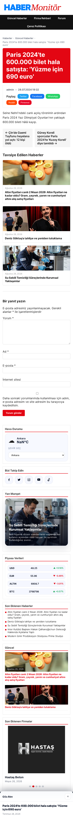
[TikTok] (49, 480)
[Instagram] (29, 480)
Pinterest (25, 102)
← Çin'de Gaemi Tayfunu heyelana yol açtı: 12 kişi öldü (17, 138)
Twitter (23, 96)
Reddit (12, 102)
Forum (62, 18)
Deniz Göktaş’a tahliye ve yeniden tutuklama (32, 621)
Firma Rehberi (42, 18)
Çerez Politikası (36, 26)
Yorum (8, 318)
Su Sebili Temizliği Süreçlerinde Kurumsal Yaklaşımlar (36, 625)
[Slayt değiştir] (30, 786)
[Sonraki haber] (62, 504)
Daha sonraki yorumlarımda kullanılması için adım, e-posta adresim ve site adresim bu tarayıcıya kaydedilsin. (36, 401)
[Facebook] (9, 480)
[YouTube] (39, 480)
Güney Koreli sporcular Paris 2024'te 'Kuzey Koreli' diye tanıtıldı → (51, 138)
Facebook (37, 96)
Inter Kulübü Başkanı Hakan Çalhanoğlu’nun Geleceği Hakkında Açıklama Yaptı (37, 631)
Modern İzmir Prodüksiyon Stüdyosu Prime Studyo (35, 636)
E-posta (9, 365)
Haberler (7, 38)
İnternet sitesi (12, 379)
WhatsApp (53, 96)
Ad (6, 351)
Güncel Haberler (17, 18)
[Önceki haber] (55, 504)
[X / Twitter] (19, 480)
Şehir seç (14, 448)
